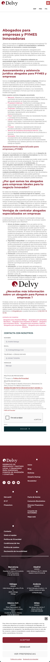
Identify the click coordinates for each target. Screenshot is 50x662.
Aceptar (25, 640)
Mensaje (7, 363)
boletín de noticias (12, 381)
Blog (29, 469)
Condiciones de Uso (12, 543)
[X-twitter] (4, 482)
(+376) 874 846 (37, 592)
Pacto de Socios (34, 497)
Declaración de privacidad (30, 659)
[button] (46, 618)
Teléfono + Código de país (15, 354)
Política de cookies (16, 659)
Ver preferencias (25, 654)
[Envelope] (18, 482)
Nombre (7, 338)
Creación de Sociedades (32, 512)
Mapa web (32, 517)
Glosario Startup (34, 477)
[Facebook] (8, 482)
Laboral (10, 119)
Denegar (25, 647)
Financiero (11, 108)
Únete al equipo (10, 535)
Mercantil (11, 97)
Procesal (11, 127)
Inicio (30, 465)
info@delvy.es (17, 311)
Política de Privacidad (21, 378)
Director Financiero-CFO (36, 506)
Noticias (31, 473)
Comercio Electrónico (36, 501)
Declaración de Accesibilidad (14, 551)
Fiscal (10, 116)
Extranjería (11, 136)
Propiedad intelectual (15, 103)
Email (6, 346)
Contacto (7, 531)
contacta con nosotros (10, 317)
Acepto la (17, 378)
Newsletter (32, 481)
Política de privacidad (13, 376)
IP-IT (6, 501)
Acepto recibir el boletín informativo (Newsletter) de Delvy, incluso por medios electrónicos (23, 384)
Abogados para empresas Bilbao (15, 325)
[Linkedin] (13, 482)
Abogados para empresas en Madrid (25, 321)
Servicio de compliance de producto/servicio (23, 130)
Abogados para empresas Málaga (15, 320)
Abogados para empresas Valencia (33, 323)
